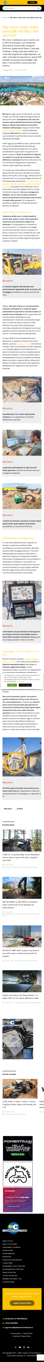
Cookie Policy (27, 1333)
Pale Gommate (33, 867)
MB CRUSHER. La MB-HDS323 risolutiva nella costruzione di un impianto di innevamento (20, 905)
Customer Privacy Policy (21, 1336)
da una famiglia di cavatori (12, 130)
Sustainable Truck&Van (11, 1247)
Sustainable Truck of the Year (13, 1266)
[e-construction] (5, 2)
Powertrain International (12, 1260)
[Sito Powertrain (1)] (18, 1148)
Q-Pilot (20, 809)
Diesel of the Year (9, 1272)
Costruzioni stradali (23, 1002)
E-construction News (10, 867)
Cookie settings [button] (25, 685)
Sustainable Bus (8, 1253)
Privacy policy (15, 1333)
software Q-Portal (23, 344)
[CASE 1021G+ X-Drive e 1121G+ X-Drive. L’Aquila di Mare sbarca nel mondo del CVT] (19, 1089)
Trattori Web (7, 1263)
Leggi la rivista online (22, 1303)
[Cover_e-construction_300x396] (22, 1039)
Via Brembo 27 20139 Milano (15, 1319)
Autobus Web (7, 1250)
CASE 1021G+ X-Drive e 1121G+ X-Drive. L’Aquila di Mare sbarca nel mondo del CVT (19, 1104)
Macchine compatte (22, 867)
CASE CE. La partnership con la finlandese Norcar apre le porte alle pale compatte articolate (21, 857)
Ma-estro (8, 809)
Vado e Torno (7, 1241)
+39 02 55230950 (11, 1323)
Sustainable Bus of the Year (13, 1269)
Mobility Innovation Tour (12, 1279)
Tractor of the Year (9, 1275)
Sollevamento (33, 960)
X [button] (39, 675)
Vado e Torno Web (9, 1244)
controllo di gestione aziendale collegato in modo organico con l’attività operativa (21, 184)
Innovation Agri (8, 1282)
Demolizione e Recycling (19, 914)
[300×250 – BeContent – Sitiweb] (18, 1199)
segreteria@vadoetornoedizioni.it (18, 1327)
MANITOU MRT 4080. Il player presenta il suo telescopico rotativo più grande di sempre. (20, 953)
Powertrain (6, 1257)
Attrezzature (8, 914)
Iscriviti (32, 2)
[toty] (18, 1174)
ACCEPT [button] (12, 685)
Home (4, 17)
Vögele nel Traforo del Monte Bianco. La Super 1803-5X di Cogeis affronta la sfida (20, 996)
